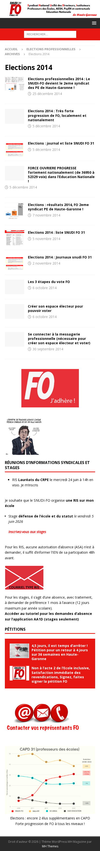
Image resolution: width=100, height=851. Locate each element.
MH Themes (50, 846)
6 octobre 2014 (45, 287)
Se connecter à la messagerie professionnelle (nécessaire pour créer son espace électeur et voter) (59, 338)
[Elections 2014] (14, 84)
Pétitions (15, 629)
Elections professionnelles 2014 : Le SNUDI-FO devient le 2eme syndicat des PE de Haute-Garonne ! (59, 83)
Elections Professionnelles (50, 49)
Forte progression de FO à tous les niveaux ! (50, 823)
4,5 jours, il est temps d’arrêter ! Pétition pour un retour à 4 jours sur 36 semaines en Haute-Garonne (60, 652)
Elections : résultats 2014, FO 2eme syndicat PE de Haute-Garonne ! (58, 206)
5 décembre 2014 (46, 126)
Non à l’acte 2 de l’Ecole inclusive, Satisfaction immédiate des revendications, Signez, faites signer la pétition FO (61, 675)
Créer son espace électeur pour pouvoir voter (55, 308)
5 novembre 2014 (46, 238)
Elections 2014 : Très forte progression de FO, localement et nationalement (57, 115)
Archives (12, 54)
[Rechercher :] (50, 34)
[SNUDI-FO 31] (50, 15)
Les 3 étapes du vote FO (49, 281)
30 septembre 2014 (48, 349)
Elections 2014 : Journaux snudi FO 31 (60, 257)
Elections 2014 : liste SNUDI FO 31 (56, 232)
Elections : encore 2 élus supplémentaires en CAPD (50, 818)
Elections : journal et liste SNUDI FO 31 (61, 143)
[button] (93, 23)
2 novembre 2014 (46, 263)
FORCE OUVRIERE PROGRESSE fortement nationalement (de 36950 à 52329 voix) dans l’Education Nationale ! (61, 175)
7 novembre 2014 (46, 215)
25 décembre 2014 (47, 93)
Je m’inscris (29, 485)
